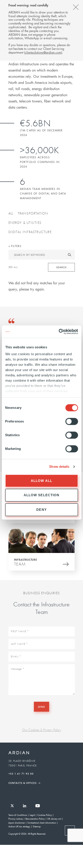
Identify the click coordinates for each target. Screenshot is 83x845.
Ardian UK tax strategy (19, 826)
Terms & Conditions (17, 815)
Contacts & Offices (22, 783)
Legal (32, 815)
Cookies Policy (44, 815)
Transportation (33, 213)
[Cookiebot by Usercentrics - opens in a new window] (59, 331)
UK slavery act (54, 818)
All (11, 213)
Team (20, 564)
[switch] (71, 421)
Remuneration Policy (35, 818)
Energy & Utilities (25, 222)
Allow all (41, 481)
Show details (59, 466)
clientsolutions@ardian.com (43, 52)
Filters (15, 246)
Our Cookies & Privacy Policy (41, 730)
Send (41, 706)
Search (61, 267)
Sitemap (37, 826)
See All (13, 267)
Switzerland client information (41, 822)
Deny (41, 509)
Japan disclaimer (16, 822)
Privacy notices (15, 818)
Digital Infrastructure (30, 232)
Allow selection (42, 495)
